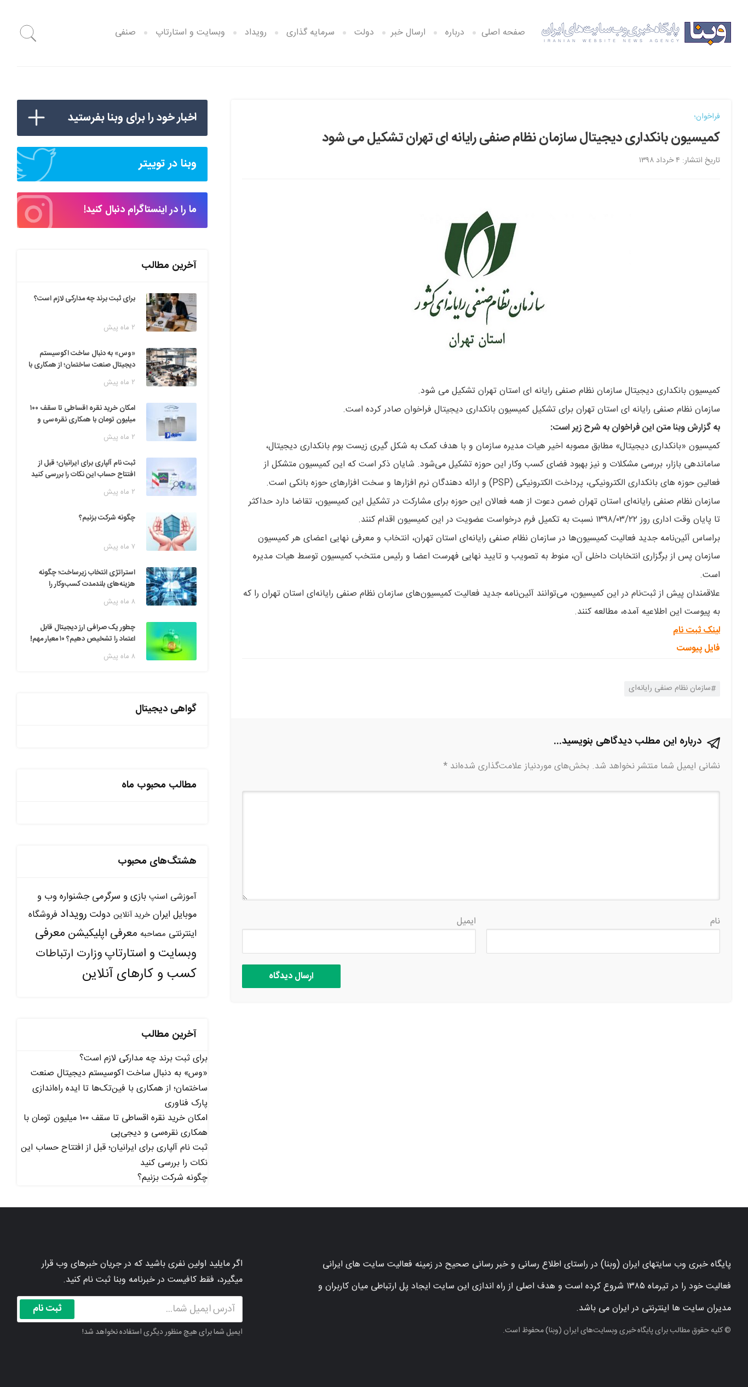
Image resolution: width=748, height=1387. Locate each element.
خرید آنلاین (131, 915)
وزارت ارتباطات (69, 954)
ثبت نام (47, 1308)
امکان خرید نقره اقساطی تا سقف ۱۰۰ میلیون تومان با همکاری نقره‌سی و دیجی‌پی (116, 1125)
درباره (454, 32)
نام (715, 921)
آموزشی (183, 897)
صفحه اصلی (503, 32)
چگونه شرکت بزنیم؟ (172, 1178)
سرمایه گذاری (310, 32)
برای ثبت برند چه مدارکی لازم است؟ (143, 1058)
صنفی (125, 32)
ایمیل (466, 921)
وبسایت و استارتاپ (190, 32)
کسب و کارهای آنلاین (139, 974)
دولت (364, 32)
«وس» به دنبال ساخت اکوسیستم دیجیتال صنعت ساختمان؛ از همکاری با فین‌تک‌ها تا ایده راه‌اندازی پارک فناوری (119, 1088)
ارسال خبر (408, 32)
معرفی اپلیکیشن (102, 934)
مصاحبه (153, 934)
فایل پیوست (698, 648)
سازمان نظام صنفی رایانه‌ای (670, 688)
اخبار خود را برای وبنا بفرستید (132, 118)
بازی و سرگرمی (119, 896)
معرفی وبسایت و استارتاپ (116, 943)
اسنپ (158, 897)
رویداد (256, 32)
